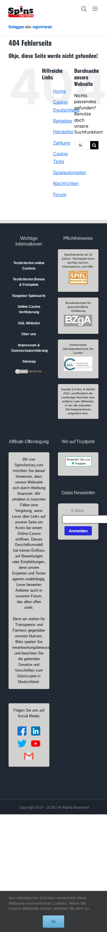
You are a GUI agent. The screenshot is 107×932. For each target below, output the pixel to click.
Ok (53, 921)
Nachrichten (66, 183)
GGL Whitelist (29, 323)
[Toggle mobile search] (84, 9)
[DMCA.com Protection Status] (29, 371)
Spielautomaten (69, 172)
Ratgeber (62, 121)
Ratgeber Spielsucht (28, 296)
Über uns (28, 334)
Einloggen (16, 26)
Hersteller (63, 131)
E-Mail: (78, 510)
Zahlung (61, 143)
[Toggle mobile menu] (95, 9)
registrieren (42, 26)
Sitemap (29, 361)
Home (59, 91)
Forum (59, 194)
